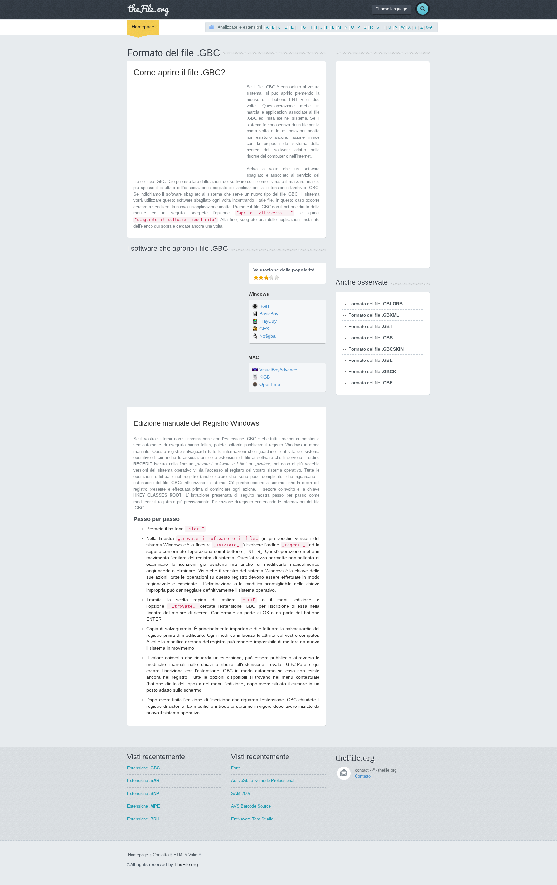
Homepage (143, 26)
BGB (264, 306)
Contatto (363, 776)
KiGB (264, 377)
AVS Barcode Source (251, 806)
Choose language (391, 9)
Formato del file (375, 303)
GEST (265, 328)
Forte (236, 768)
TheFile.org (186, 864)
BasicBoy (268, 313)
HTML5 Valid (185, 854)
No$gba (267, 336)
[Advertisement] (187, 129)
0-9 (429, 27)
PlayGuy (268, 321)
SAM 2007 (241, 793)
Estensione (143, 768)
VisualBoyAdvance (278, 369)
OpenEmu (269, 384)
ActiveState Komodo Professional (262, 780)
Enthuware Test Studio (252, 819)
